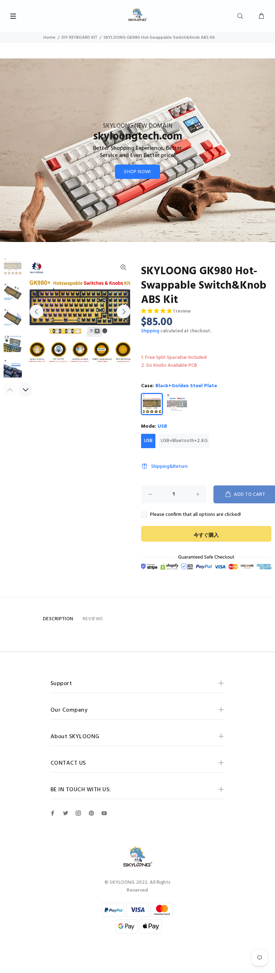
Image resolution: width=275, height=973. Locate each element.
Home (49, 37)
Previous (36, 311)
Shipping (150, 331)
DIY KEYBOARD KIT (79, 37)
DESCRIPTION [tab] (58, 619)
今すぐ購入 (206, 535)
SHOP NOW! (137, 172)
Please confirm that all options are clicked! (195, 515)
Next (123, 311)
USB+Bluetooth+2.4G (184, 441)
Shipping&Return (169, 466)
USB (148, 441)
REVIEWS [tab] (93, 619)
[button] (157, 311)
